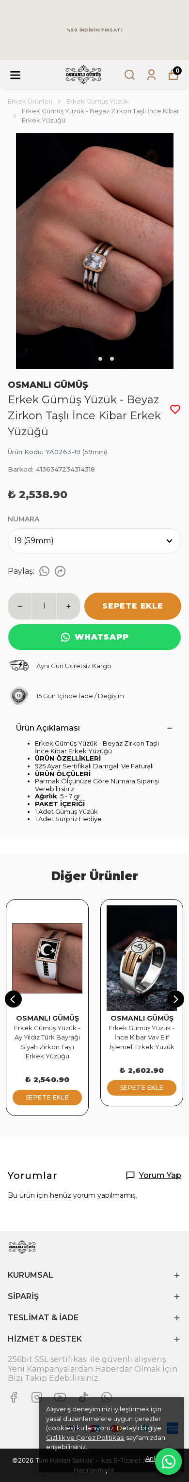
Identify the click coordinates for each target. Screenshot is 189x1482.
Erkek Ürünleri (30, 101)
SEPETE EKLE (132, 606)
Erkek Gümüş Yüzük (97, 101)
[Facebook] (13, 1397)
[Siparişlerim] (151, 75)
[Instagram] (37, 1397)
